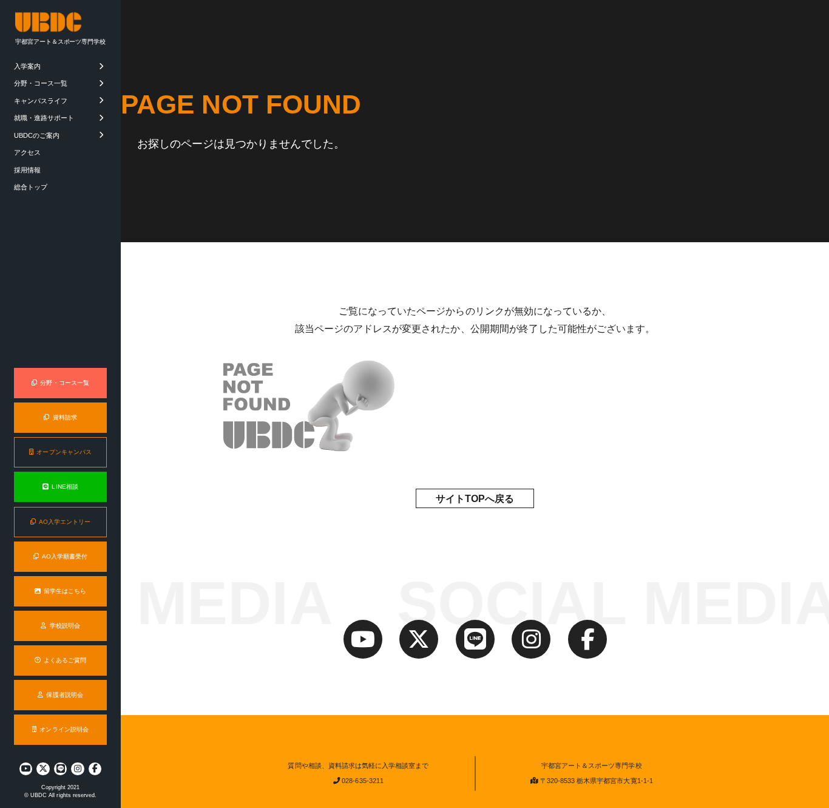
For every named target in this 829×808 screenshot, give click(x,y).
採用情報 (27, 170)
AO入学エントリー (64, 521)
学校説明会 (65, 625)
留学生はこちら (65, 591)
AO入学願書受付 (64, 556)
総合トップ (30, 187)
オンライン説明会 (63, 729)
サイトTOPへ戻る (475, 499)
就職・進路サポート (44, 117)
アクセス (27, 152)
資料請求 (65, 417)
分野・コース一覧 (40, 83)
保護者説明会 (64, 694)
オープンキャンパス (63, 452)
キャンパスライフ (40, 100)
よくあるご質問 (65, 660)
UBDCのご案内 (36, 135)
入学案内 (27, 66)
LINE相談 (65, 486)
